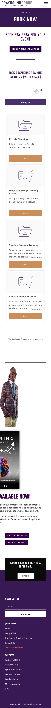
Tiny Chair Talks (11, 664)
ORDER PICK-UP (17, 535)
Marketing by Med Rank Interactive (25, 704)
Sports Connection (13, 669)
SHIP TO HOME (16, 542)
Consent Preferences (14, 647)
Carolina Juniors (12, 679)
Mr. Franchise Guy (13, 684)
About (7, 628)
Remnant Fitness (12, 674)
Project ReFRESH (12, 660)
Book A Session (25, 576)
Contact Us (10, 643)
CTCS (7, 688)
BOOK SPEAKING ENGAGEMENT (25, 48)
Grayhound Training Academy (18, 638)
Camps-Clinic (11, 633)
